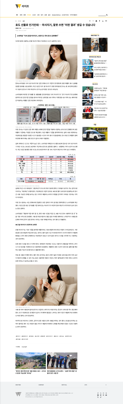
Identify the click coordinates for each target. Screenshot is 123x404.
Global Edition (56, 15)
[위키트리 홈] (18, 8)
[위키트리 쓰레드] (106, 393)
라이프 (29, 15)
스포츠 (34, 15)
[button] (89, 21)
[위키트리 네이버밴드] (98, 397)
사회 (38, 15)
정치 (42, 15)
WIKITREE (18, 385)
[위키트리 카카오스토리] (98, 395)
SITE (86, 385)
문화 (46, 15)
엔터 (24, 15)
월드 (49, 15)
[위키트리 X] (100, 393)
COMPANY (41, 385)
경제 (21, 15)
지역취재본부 (73, 15)
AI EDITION (65, 15)
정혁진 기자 (18, 28)
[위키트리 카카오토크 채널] (100, 395)
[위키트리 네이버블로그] (103, 395)
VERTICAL (64, 385)
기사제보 (18, 347)
